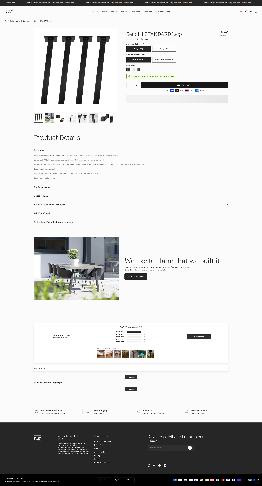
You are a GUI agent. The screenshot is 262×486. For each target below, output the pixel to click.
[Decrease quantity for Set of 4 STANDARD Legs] (129, 85)
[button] (120, 332)
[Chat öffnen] (257, 481)
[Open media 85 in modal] (75, 70)
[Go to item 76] (82, 118)
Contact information (53, 481)
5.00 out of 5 (68, 335)
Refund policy (8, 481)
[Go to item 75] (71, 118)
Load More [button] (131, 377)
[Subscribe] (190, 448)
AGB (96, 448)
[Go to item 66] (60, 118)
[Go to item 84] (115, 118)
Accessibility (99, 452)
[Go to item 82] (93, 118)
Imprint (97, 459)
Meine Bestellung (101, 462)
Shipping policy (43, 481)
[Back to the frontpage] (6, 21)
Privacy (97, 455)
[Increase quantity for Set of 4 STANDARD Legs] (137, 85)
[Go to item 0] (38, 118)
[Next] (112, 75)
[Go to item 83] (104, 118)
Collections (14, 21)
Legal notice (35, 481)
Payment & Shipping (102, 441)
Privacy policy (16, 481)
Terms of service (26, 481)
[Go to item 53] (49, 118)
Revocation (98, 445)
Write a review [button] (199, 336)
